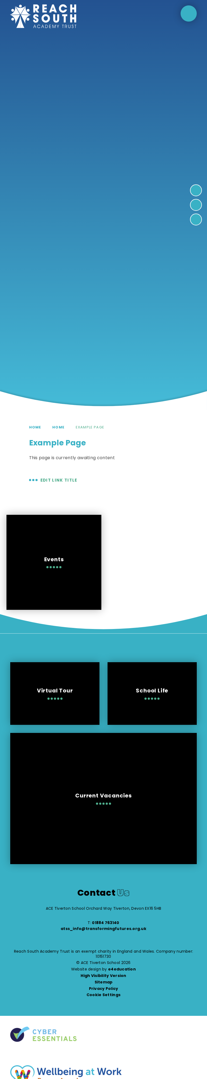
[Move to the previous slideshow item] (196, 205)
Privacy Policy (103, 988)
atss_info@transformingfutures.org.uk (103, 928)
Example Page (90, 427)
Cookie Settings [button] (103, 994)
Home (35, 427)
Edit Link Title (58, 480)
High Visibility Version (103, 975)
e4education (122, 969)
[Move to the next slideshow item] (196, 190)
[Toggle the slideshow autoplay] (196, 219)
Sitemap (104, 982)
